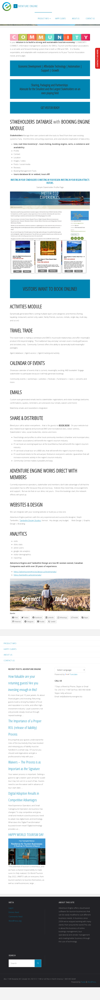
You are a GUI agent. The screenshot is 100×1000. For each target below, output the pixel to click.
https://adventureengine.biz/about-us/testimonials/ (35, 571)
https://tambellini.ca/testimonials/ (27, 575)
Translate (73, 674)
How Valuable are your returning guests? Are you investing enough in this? (23, 683)
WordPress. (92, 982)
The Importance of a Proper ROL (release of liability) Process (24, 727)
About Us (8, 654)
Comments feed (15, 916)
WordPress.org (15, 921)
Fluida (82, 982)
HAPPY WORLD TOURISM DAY (25, 834)
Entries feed (14, 912)
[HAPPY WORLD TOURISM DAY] (26, 851)
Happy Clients (10, 649)
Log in (11, 908)
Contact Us (9, 660)
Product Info (10, 643)
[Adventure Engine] (7, 6)
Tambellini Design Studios (30, 520)
